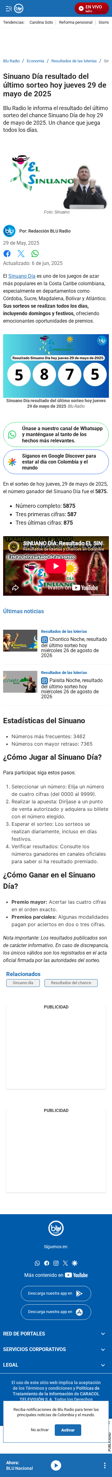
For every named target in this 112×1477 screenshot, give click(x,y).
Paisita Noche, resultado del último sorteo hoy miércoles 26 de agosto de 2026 (72, 688)
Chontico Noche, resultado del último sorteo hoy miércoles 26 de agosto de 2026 (74, 647)
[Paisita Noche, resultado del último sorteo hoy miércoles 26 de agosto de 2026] (20, 682)
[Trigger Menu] (8, 8)
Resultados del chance (71, 982)
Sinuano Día (21, 276)
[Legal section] (103, 1365)
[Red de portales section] (103, 1334)
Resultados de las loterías (74, 61)
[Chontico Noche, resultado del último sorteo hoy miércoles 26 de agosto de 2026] (20, 641)
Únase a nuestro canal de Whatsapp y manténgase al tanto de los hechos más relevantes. (62, 434)
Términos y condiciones (49, 1388)
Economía (35, 61)
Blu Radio (11, 61)
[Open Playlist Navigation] (105, 1465)
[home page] (56, 1228)
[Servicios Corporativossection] (103, 1349)
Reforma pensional (75, 22)
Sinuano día (23, 982)
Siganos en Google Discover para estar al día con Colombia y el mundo (59, 462)
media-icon (56, 1465)
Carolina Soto (41, 22)
